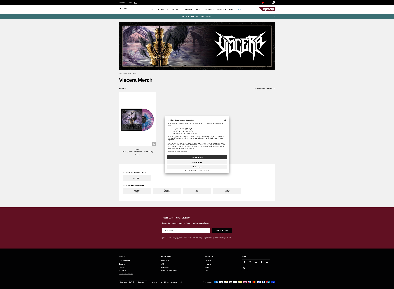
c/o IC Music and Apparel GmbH (171, 282)
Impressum (165, 261)
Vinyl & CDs (221, 9)
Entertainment (209, 9)
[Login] (268, 2)
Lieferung (122, 267)
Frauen (129, 2)
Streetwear (188, 9)
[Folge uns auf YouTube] (256, 262)
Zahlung (122, 264)
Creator (208, 264)
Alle (135, 2)
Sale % (240, 9)
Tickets (231, 9)
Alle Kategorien (163, 9)
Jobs (207, 271)
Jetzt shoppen (206, 16)
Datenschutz (165, 267)
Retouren (122, 271)
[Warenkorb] (273, 3)
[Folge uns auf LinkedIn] (267, 262)
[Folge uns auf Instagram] (250, 262)
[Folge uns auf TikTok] (261, 262)
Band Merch (176, 9)
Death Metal (137, 178)
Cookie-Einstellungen (169, 271)
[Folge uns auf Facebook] (244, 262)
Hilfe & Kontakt (124, 261)
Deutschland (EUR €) (127, 282)
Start (120, 73)
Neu (152, 9)
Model (207, 267)
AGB (162, 264)
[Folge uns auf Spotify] (244, 268)
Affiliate (208, 261)
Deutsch (141, 282)
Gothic (198, 9)
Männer (122, 2)
